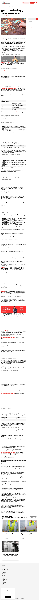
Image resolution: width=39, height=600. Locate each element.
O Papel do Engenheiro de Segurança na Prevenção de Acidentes (28, 534)
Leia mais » (4, 536)
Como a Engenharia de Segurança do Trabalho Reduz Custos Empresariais (10, 555)
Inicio (3, 6)
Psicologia (31, 27)
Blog (18, 6)
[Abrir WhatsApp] (37, 598)
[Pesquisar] (37, 19)
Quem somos (14, 6)
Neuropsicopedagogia (33, 26)
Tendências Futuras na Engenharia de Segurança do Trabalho (10, 534)
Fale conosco (22, 6)
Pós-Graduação (8, 6)
